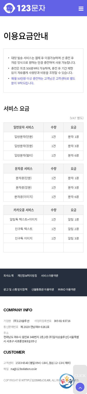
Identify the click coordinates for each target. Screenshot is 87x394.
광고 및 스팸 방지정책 (15, 289)
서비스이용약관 (49, 275)
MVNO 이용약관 (67, 289)
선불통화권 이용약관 (42, 289)
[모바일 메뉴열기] (81, 8)
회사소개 (8, 275)
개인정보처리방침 (27, 275)
